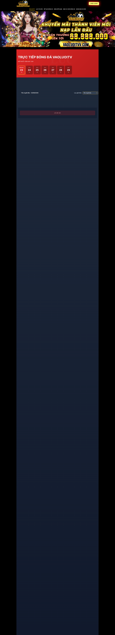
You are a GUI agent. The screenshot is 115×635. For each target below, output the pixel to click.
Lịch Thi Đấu (39, 9)
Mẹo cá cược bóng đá (69, 9)
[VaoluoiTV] (24, 3)
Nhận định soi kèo (81, 9)
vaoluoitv (32, 9)
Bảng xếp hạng (58, 9)
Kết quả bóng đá (48, 9)
